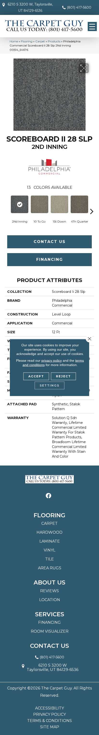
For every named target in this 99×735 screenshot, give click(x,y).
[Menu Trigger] (92, 26)
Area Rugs (49, 568)
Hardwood (49, 532)
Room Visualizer (49, 631)
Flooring (26, 41)
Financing (49, 259)
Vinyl (49, 550)
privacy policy (51, 360)
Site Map (49, 727)
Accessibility (49, 708)
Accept (36, 376)
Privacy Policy (49, 714)
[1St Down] (59, 204)
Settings (49, 385)
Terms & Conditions (49, 721)
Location (49, 599)
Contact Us (50, 241)
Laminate (49, 541)
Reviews (49, 591)
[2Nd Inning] (20, 204)
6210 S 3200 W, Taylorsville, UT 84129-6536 (30, 7)
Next (91, 204)
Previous (7, 204)
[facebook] (48, 496)
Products (54, 41)
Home (14, 41)
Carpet (40, 41)
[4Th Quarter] (79, 204)
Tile (49, 559)
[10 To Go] (40, 204)
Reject (63, 376)
